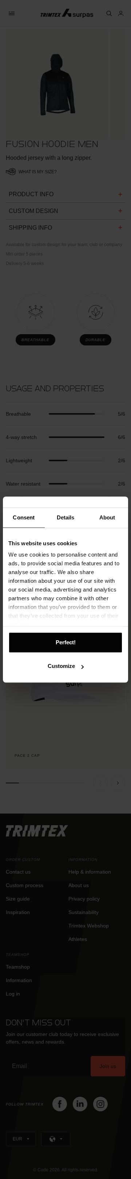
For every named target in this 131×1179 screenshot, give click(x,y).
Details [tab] (66, 517)
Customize (61, 666)
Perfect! (66, 642)
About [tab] (107, 517)
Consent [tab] (24, 517)
